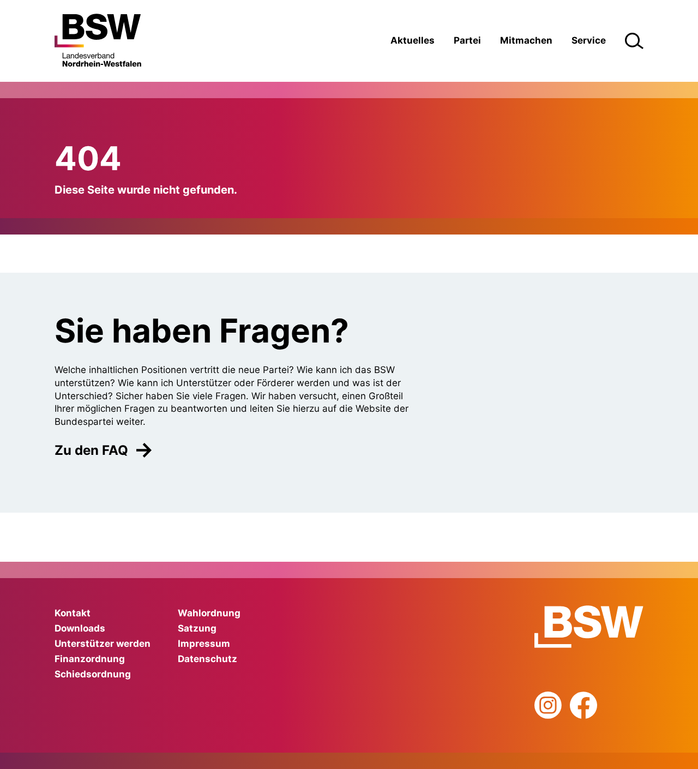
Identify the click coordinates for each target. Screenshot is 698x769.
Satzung (197, 628)
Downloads (80, 628)
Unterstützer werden (103, 643)
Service (588, 40)
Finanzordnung (90, 658)
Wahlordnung (209, 613)
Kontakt (73, 613)
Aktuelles (412, 40)
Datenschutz (207, 658)
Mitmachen (526, 40)
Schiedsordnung (93, 674)
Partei (467, 40)
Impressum (204, 643)
